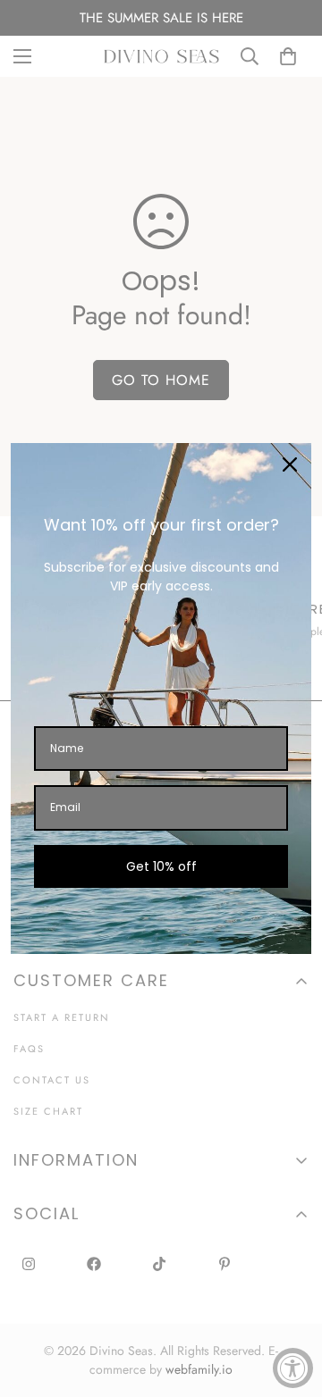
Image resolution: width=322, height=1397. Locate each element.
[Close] (289, 464)
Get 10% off (161, 866)
